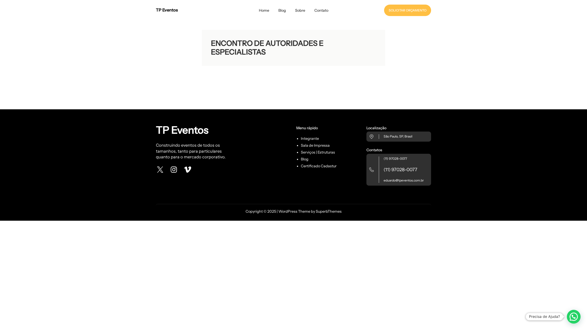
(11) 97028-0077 (395, 159)
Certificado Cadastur (319, 166)
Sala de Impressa (315, 145)
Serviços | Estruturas (318, 152)
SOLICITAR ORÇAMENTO (407, 10)
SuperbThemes (329, 211)
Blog (304, 159)
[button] (574, 317)
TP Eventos (167, 10)
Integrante (310, 138)
